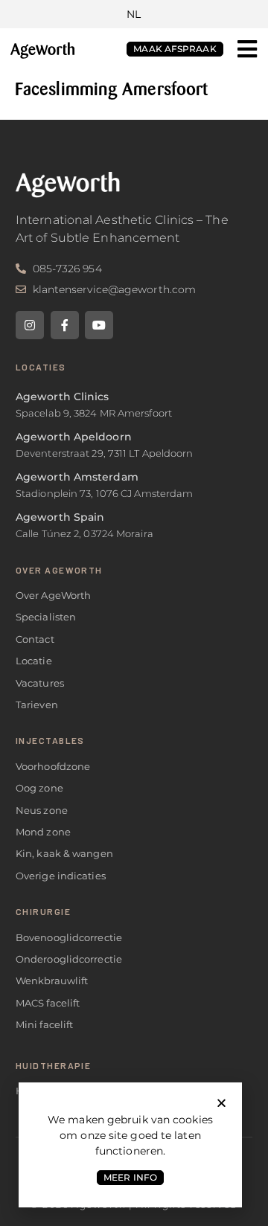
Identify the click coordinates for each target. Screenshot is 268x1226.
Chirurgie (43, 911)
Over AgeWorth (59, 570)
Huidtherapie (53, 1065)
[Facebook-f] (65, 325)
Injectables (50, 740)
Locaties (41, 367)
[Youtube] (99, 325)
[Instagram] (30, 325)
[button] (247, 49)
